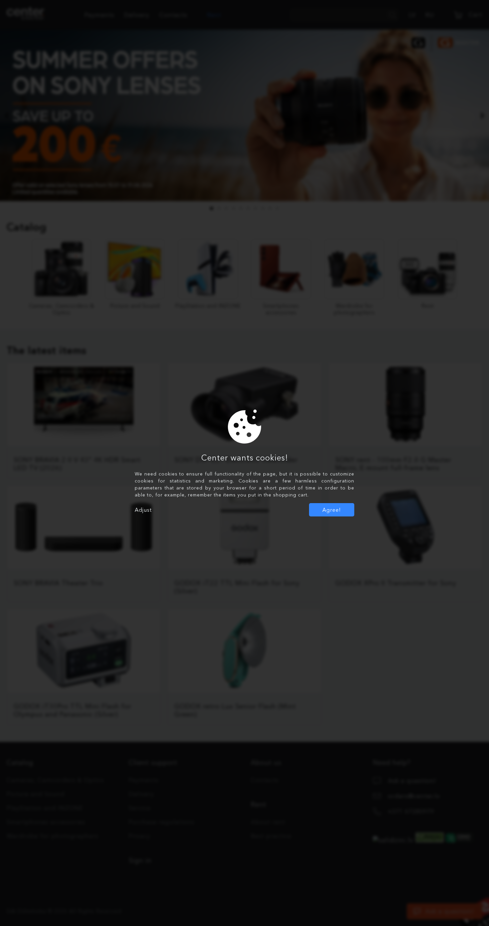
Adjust (143, 509)
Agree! (331, 509)
